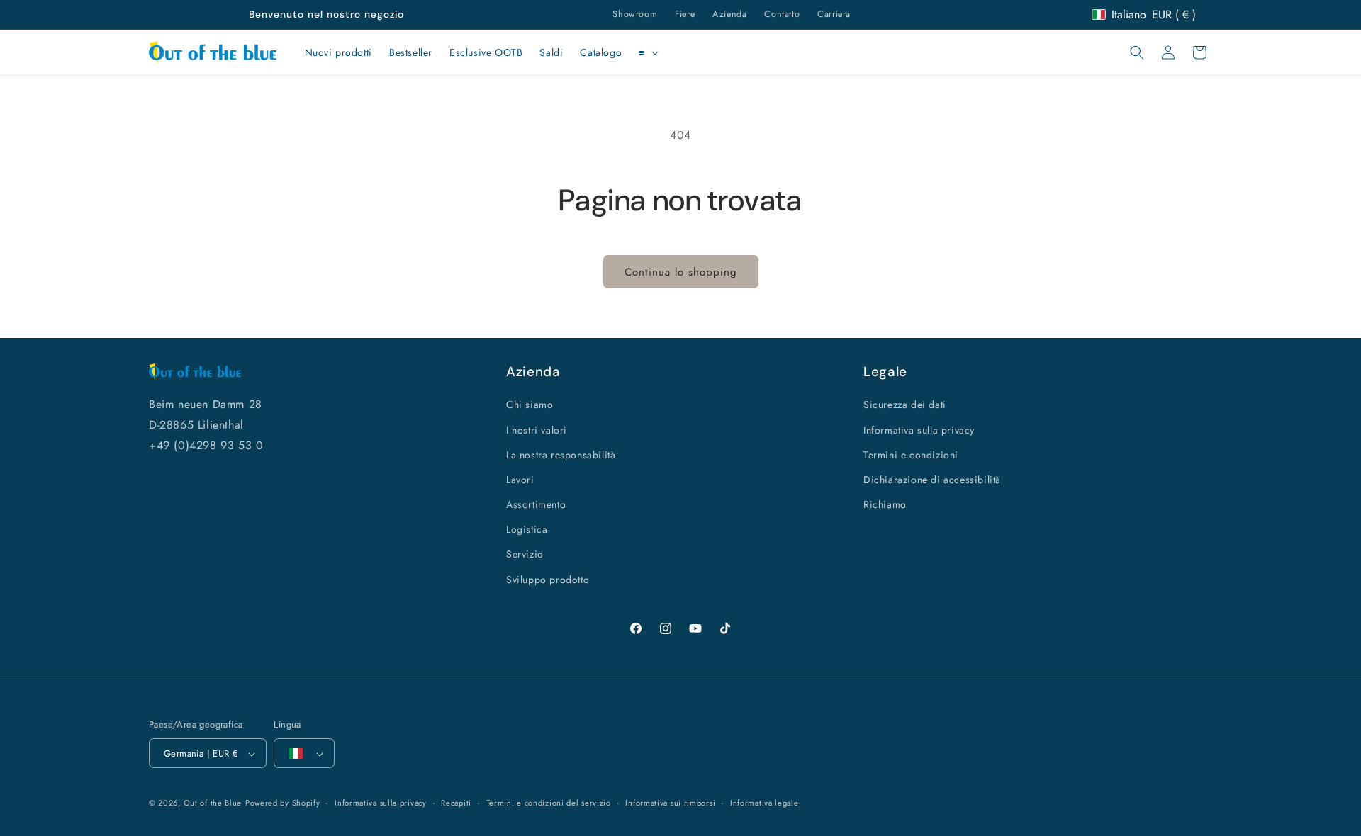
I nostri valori (536, 430)
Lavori (520, 480)
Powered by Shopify (282, 803)
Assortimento (536, 504)
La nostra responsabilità (560, 455)
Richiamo (885, 504)
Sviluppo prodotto (547, 579)
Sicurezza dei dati (904, 405)
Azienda (729, 14)
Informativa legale (764, 802)
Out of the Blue (213, 803)
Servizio (525, 555)
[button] (647, 52)
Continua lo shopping (681, 272)
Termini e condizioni (910, 455)
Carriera (834, 14)
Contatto (782, 14)
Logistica (526, 530)
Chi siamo (529, 405)
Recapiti (456, 802)
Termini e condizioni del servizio (548, 802)
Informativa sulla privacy (919, 430)
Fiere (685, 14)
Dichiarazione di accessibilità (932, 480)
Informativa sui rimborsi (670, 802)
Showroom (634, 14)
